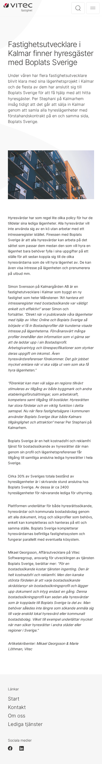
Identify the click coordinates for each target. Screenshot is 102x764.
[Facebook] (12, 748)
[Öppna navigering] (93, 8)
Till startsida (17, 8)
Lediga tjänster (25, 724)
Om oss (16, 716)
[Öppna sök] (78, 8)
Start (13, 699)
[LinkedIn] (23, 748)
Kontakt (17, 707)
